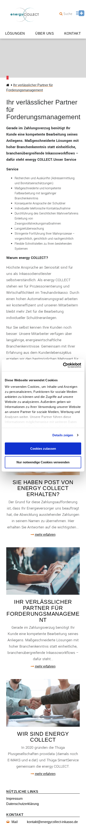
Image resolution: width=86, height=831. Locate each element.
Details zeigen (62, 435)
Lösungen (15, 33)
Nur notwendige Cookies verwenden (43, 462)
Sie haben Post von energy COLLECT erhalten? (43, 488)
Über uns (44, 33)
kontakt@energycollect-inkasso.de (44, 822)
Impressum (14, 798)
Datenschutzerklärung (22, 804)
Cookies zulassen (43, 448)
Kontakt (72, 33)
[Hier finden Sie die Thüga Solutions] (79, 13)
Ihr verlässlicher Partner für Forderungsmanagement (43, 611)
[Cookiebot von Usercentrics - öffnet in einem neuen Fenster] (63, 365)
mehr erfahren (45, 534)
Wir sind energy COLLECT (43, 737)
